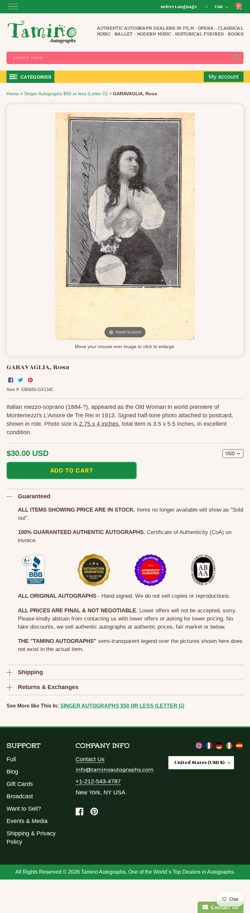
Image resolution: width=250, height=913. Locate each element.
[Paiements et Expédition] (210, 747)
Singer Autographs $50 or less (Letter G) (122, 706)
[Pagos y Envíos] (239, 747)
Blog (12, 771)
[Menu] (13, 6)
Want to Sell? (24, 808)
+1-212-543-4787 (98, 781)
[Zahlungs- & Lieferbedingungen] (220, 747)
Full (11, 759)
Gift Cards (20, 784)
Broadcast (20, 796)
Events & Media (27, 821)
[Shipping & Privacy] (200, 747)
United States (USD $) (199, 762)
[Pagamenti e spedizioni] (230, 747)
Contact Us (90, 759)
